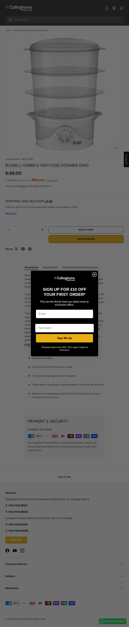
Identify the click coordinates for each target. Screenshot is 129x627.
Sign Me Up (64, 338)
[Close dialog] (94, 274)
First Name (42, 321)
